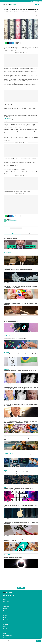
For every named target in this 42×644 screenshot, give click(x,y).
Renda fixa (5, 615)
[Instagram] (4, 595)
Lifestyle (5, 637)
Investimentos (19, 228)
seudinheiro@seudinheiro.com (12, 220)
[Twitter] (15, 595)
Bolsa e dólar (5, 603)
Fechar (38, 640)
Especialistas (5, 617)
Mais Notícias (21, 587)
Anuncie (4, 626)
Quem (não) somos (6, 630)
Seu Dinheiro (6, 15)
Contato (4, 633)
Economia (12, 228)
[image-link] (21, 244)
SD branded (5, 624)
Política (4, 610)
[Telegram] (13, 595)
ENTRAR (36, 4)
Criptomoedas (6, 606)
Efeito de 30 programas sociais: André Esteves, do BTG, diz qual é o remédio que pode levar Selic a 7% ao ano (20, 116)
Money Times (5, 628)
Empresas (5, 608)
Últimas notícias (6, 601)
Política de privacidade (7, 635)
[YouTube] (6, 595)
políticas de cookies (21, 641)
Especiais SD (5, 619)
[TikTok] (11, 595)
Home (4, 599)
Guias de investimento (7, 621)
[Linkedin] (8, 595)
